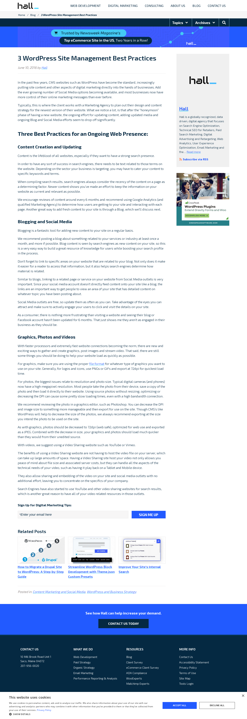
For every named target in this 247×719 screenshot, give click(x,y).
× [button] (243, 695)
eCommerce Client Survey (142, 667)
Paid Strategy (82, 662)
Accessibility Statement (194, 662)
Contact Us (186, 657)
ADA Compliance (136, 673)
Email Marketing (83, 673)
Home (21, 14)
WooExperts (134, 678)
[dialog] (123, 705)
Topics (178, 22)
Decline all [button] (217, 705)
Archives (203, 22)
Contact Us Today (123, 623)
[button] (83, 714)
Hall (44, 68)
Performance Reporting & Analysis (95, 678)
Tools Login (186, 683)
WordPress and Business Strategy (111, 592)
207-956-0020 (29, 665)
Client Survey (134, 662)
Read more (194, 151)
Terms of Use (187, 673)
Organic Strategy (84, 667)
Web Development (85, 657)
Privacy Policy (188, 667)
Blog (33, 14)
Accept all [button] (179, 705)
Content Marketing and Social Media (59, 592)
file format (96, 364)
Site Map (184, 678)
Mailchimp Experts (137, 683)
